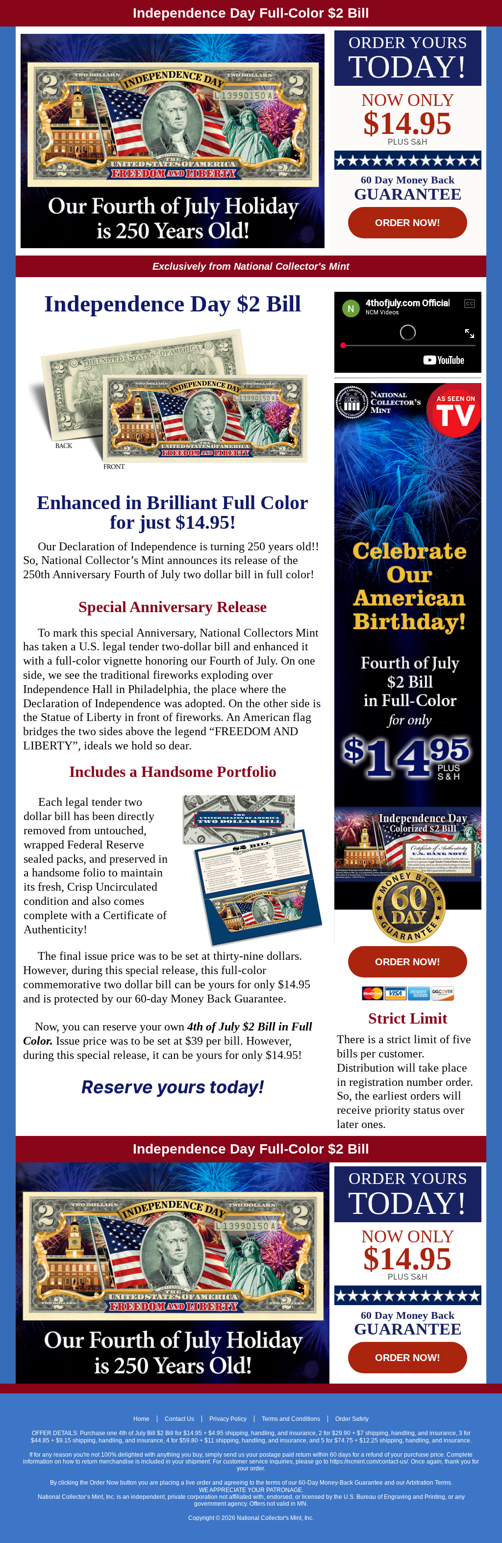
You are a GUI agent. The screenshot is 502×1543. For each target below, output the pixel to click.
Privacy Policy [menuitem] (228, 1418)
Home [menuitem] (141, 1418)
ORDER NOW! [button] (407, 222)
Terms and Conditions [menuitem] (291, 1418)
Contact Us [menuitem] (179, 1418)
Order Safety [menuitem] (352, 1418)
